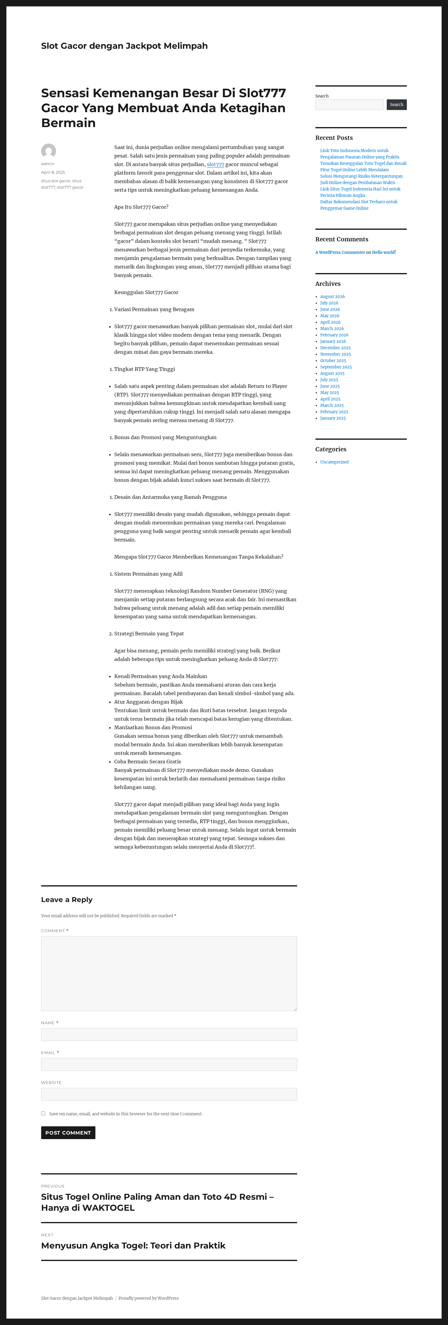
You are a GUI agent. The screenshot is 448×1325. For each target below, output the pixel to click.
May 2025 (329, 392)
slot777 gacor (70, 187)
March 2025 (332, 405)
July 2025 (329, 379)
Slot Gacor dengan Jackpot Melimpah (124, 46)
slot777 (215, 164)
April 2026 (330, 322)
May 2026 (330, 315)
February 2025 (334, 411)
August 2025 (332, 373)
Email (50, 1052)
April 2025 (330, 399)
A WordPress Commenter (340, 252)
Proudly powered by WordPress (149, 1298)
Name (50, 1022)
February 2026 (334, 335)
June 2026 (330, 309)
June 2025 (330, 386)
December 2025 (335, 347)
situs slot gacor (55, 180)
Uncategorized (334, 462)
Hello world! (384, 252)
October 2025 (333, 360)
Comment (55, 930)
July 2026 (329, 303)
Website (51, 1082)
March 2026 (332, 328)
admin (48, 163)
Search (322, 96)
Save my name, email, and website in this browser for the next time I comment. (125, 1114)
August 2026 (332, 296)
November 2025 (335, 354)
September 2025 (336, 367)
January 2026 (333, 341)
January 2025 (333, 418)
